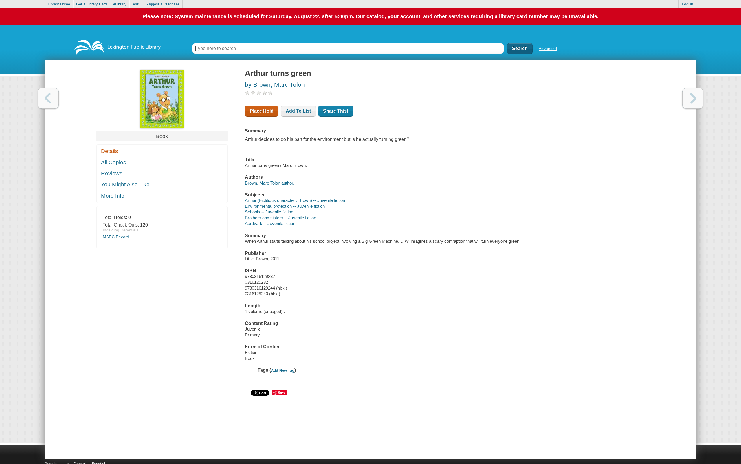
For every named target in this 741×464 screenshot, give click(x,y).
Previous (48, 98)
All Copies (113, 162)
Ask (136, 4)
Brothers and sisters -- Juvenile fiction (280, 217)
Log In (687, 4)
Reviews (111, 173)
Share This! (335, 110)
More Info (112, 196)
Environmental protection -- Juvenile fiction (285, 206)
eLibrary (119, 4)
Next (692, 98)
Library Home (59, 4)
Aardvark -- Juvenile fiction (270, 223)
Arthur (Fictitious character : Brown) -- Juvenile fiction (295, 200)
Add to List (298, 110)
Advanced (548, 48)
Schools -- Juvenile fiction (269, 211)
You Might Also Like (125, 184)
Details (109, 151)
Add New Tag (282, 370)
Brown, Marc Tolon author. (269, 183)
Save (281, 392)
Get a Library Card (91, 4)
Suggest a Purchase (162, 4)
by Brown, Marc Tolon (275, 84)
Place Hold (262, 110)
